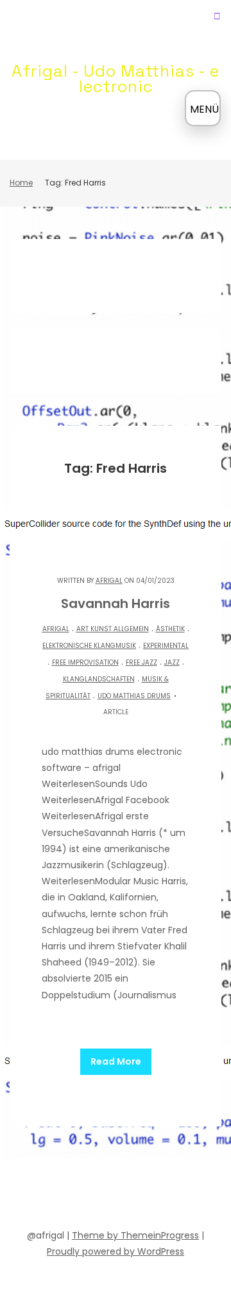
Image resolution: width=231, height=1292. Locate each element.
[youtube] (104, 1196)
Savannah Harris (115, 603)
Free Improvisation (85, 662)
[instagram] (150, 1196)
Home (21, 182)
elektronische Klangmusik (89, 646)
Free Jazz (141, 662)
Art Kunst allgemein (112, 629)
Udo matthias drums (134, 696)
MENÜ (204, 109)
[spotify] (81, 1196)
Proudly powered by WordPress (115, 1251)
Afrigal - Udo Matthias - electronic (115, 79)
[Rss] (196, 1196)
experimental (166, 646)
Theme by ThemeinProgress (135, 1235)
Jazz (172, 662)
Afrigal (109, 580)
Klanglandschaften (99, 679)
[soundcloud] (58, 1196)
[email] (173, 1196)
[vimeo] (127, 1196)
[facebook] (35, 1196)
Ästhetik (170, 629)
